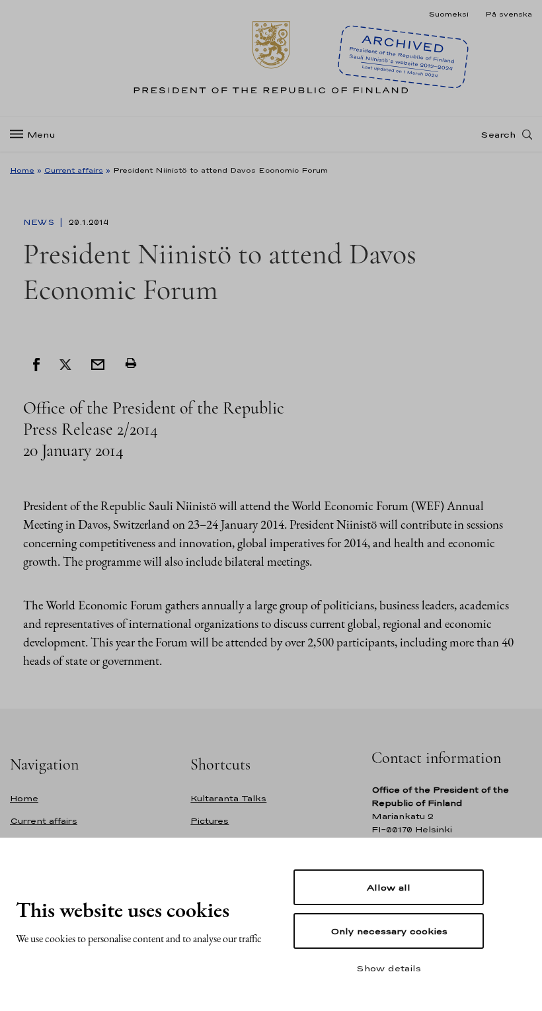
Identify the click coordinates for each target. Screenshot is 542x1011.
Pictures (209, 820)
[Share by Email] (97, 363)
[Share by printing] (130, 363)
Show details (388, 968)
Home (22, 170)
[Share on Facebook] (36, 363)
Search (498, 134)
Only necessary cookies (388, 931)
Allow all (388, 887)
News (40, 222)
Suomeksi (448, 14)
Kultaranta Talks (228, 798)
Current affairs (73, 170)
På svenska (508, 14)
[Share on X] (65, 363)
